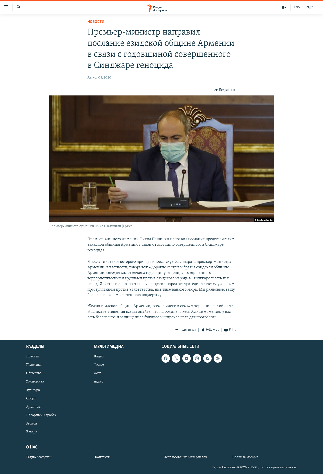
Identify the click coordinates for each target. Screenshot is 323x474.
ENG (297, 7)
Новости (95, 22)
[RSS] (207, 358)
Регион (31, 423)
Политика (34, 365)
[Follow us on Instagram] (197, 358)
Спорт (31, 398)
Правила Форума (245, 457)
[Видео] (284, 7)
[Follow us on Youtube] (186, 358)
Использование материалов (185, 457)
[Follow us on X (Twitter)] (176, 358)
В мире (31, 432)
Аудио (98, 382)
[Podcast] (218, 358)
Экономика (35, 382)
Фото (97, 373)
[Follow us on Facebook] (166, 358)
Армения (33, 407)
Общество (34, 373)
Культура (33, 390)
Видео (98, 357)
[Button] (225, 90)
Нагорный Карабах (41, 415)
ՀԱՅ (309, 7)
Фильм (99, 365)
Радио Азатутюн (39, 457)
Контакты (102, 457)
